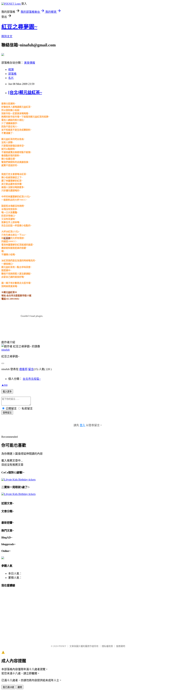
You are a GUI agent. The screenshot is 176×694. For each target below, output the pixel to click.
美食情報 (29, 62)
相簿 (11, 69)
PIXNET (62, 646)
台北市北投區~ (32, 378)
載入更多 (7, 391)
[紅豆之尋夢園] (2, 54)
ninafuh (5, 349)
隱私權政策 (107, 646)
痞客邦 (23, 369)
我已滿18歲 (8, 687)
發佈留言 (7, 412)
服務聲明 (120, 646)
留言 (31, 369)
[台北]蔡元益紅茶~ (25, 92)
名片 (11, 77)
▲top (4, 384)
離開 (20, 687)
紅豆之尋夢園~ (19, 27)
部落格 (12, 73)
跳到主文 (6, 36)
